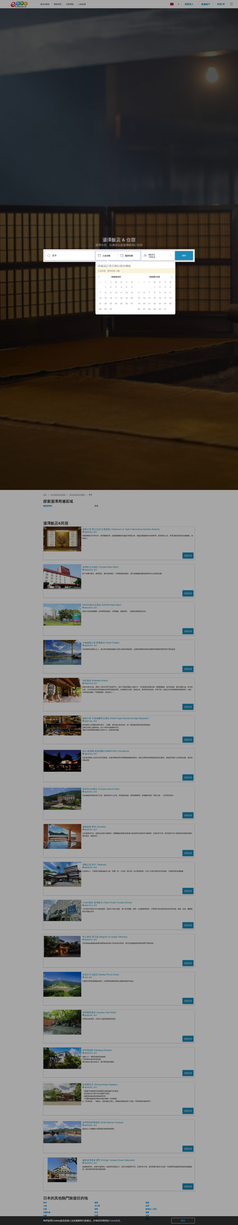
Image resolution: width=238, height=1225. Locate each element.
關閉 (183, 1220)
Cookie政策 (114, 1220)
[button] (99, 277)
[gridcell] (105, 286)
